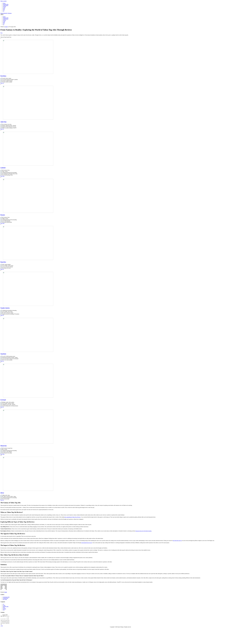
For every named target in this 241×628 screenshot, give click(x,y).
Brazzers (3, 215)
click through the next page (86, 542)
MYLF (2, 492)
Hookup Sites (5, 4)
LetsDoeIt (3, 167)
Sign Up (2, 83)
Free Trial (2, 176)
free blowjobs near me (177, 540)
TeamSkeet (3, 353)
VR (3, 9)
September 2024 (6, 597)
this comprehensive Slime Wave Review (72, 517)
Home (4, 3)
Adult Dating (5, 5)
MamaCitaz (4, 445)
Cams (4, 7)
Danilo (6, 26)
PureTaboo (3, 76)
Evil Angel (3, 399)
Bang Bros (3, 262)
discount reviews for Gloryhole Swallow (143, 530)
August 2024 (5, 598)
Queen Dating (6, 13)
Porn (4, 8)
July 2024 (5, 599)
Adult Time (3, 121)
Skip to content (3, 1)
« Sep (2, 625)
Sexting (4, 6)
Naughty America (5, 308)
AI (3, 11)
